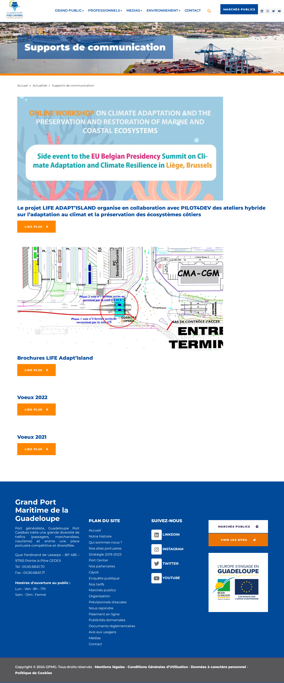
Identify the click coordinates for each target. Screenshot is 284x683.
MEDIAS (133, 10)
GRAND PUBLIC (68, 10)
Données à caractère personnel (218, 667)
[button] (209, 11)
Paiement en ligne (104, 614)
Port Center (98, 560)
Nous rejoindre (101, 608)
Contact (95, 644)
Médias (95, 638)
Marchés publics (102, 590)
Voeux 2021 (32, 437)
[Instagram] (267, 11)
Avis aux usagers (102, 632)
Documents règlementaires (112, 626)
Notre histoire (100, 536)
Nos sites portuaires (105, 548)
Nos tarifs (96, 584)
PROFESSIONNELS (104, 10)
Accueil (95, 530)
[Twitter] (273, 11)
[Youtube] (279, 11)
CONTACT (193, 10)
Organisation (99, 596)
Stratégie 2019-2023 (105, 554)
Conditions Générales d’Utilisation (158, 667)
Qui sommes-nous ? (105, 542)
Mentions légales (110, 667)
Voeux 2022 (32, 397)
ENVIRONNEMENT (162, 10)
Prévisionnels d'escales (108, 602)
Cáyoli (94, 572)
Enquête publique (104, 578)
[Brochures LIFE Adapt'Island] (120, 298)
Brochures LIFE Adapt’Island (55, 358)
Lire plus (33, 226)
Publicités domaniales (107, 620)
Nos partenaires (102, 566)
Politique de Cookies (33, 673)
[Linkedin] (261, 11)
